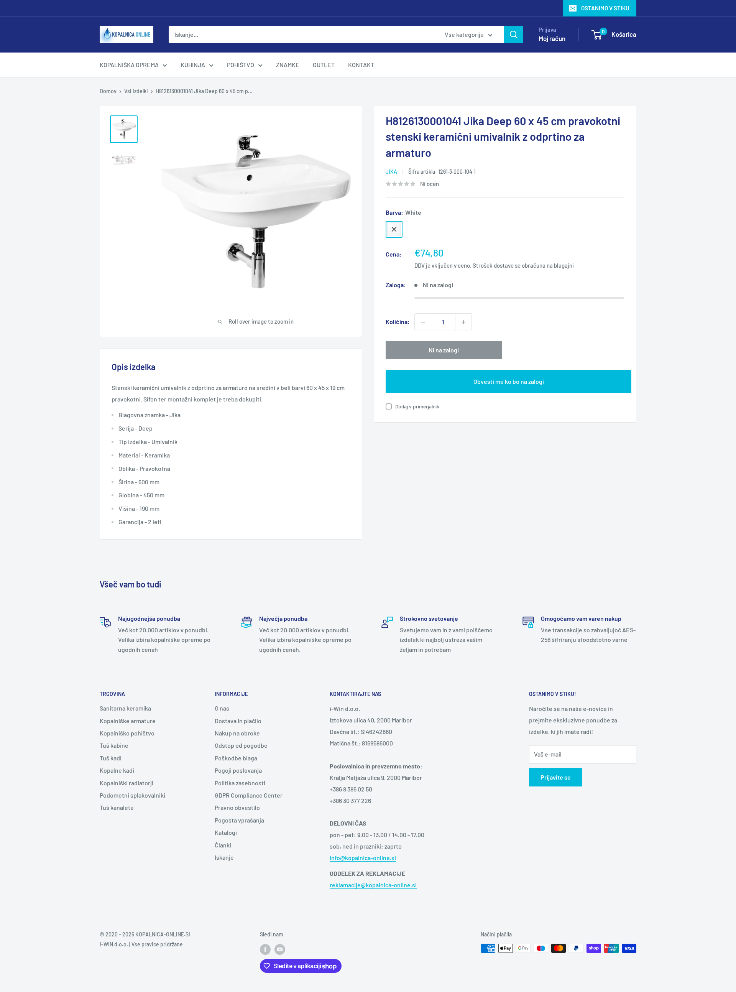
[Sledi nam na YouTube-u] (279, 949)
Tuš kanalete (117, 807)
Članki (223, 845)
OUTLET (324, 64)
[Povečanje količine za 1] (463, 322)
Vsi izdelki (136, 91)
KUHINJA (193, 64)
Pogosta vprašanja (239, 820)
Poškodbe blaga (236, 758)
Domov (108, 91)
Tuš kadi (111, 758)
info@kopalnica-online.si (363, 857)
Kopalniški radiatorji (126, 782)
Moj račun (552, 38)
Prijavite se (555, 777)
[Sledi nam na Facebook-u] (265, 949)
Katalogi (226, 832)
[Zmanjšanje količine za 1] (423, 322)
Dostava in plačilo (238, 720)
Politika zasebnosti (240, 782)
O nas (222, 708)
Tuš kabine (114, 745)
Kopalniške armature (128, 720)
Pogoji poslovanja (238, 770)
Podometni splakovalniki (132, 795)
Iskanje (224, 857)
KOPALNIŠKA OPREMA (129, 64)
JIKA (391, 171)
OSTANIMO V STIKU (605, 8)
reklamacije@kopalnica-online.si (373, 884)
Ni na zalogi (444, 350)
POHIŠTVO (240, 64)
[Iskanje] (513, 34)
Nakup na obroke (237, 733)
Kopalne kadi (117, 770)
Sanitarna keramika (125, 708)
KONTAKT (361, 64)
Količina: (398, 322)
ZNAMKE (287, 64)
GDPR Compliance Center (249, 795)
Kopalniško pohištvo (127, 733)
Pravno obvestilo (237, 807)
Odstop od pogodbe (241, 745)
